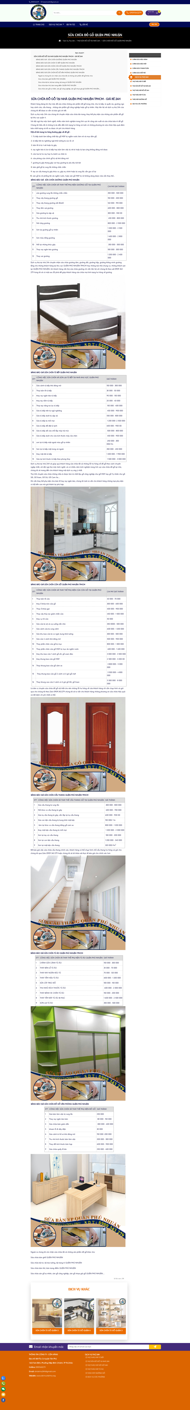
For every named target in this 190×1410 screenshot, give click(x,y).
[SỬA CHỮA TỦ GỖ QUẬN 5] (47, 1313)
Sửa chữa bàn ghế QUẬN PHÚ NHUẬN (51, 79)
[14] (38, 20)
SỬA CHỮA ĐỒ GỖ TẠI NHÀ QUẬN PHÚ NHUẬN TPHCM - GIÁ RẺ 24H (58, 56)
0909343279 (135, 13)
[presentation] (35, 1318)
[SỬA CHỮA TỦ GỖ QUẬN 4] (79, 1313)
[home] (60, 41)
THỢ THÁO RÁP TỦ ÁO (139, 95)
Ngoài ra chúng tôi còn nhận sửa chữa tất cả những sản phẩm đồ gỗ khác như (65, 76)
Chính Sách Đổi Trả (139, 73)
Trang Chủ (39, 24)
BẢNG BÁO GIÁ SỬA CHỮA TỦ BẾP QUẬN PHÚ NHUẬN (55, 63)
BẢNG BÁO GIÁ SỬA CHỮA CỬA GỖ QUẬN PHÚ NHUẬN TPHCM (58, 66)
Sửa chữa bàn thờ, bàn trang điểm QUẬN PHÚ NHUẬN (57, 85)
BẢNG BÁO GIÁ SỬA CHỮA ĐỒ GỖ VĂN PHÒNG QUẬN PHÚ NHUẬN (60, 72)
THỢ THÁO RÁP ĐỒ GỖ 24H (140, 90)
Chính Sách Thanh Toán (140, 68)
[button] (157, 13)
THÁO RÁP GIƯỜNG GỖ (139, 99)
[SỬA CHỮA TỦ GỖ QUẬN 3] (111, 1313)
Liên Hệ (85, 24)
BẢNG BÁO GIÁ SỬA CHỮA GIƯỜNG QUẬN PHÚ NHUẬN (56, 60)
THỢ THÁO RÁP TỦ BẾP (139, 81)
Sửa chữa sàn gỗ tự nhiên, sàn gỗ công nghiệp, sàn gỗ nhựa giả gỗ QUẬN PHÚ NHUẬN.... (69, 89)
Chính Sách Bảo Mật (139, 64)
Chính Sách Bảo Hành (139, 59)
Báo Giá (154, 24)
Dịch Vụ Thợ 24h (55, 24)
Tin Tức (72, 24)
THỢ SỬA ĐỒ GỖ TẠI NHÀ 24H (141, 86)
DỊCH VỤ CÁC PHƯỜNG (139, 104)
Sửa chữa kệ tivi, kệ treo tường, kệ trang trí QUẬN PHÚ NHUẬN (59, 82)
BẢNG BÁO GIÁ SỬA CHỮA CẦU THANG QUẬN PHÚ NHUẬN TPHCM (60, 69)
